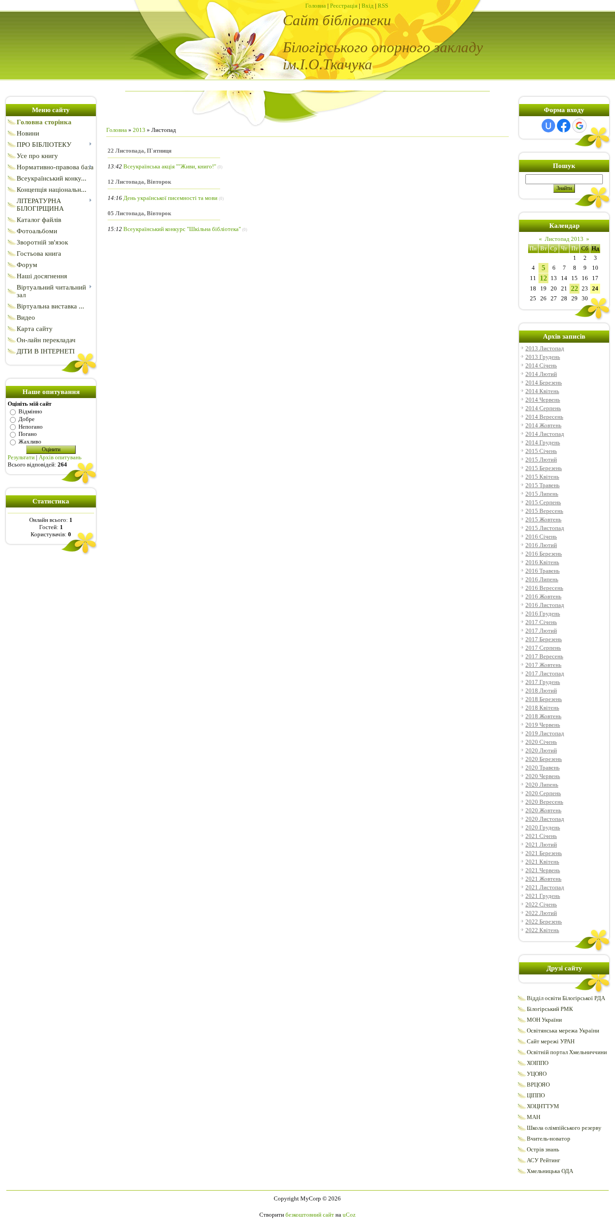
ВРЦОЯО (538, 1084)
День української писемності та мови (170, 198)
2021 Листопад (544, 887)
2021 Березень (543, 853)
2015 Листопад (544, 528)
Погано (27, 433)
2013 (139, 130)
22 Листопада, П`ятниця (140, 150)
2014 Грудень (542, 442)
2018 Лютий (541, 690)
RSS (383, 5)
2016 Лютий (541, 545)
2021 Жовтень (543, 878)
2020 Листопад (544, 818)
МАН (533, 1117)
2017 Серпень (543, 647)
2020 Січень (541, 741)
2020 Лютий (541, 750)
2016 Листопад (544, 605)
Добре (26, 419)
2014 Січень (541, 365)
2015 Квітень (542, 476)
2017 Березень (543, 639)
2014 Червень (542, 399)
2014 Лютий (541, 374)
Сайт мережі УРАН (550, 1041)
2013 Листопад (544, 348)
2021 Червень (542, 870)
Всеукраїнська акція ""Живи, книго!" (169, 166)
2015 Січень (541, 451)
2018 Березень (543, 699)
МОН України (544, 1019)
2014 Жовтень (543, 425)
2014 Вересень (544, 416)
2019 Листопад (544, 733)
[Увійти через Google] (579, 125)
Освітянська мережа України (563, 1030)
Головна (315, 5)
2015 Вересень (544, 510)
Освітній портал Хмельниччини (567, 1052)
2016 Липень (541, 579)
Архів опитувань (60, 457)
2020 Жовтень (543, 810)
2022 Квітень (542, 930)
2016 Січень (541, 536)
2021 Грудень (542, 895)
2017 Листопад (544, 673)
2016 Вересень (544, 587)
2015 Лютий (541, 459)
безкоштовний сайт (309, 1214)
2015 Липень (541, 493)
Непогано (30, 426)
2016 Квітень (542, 562)
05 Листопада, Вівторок (139, 213)
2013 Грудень (542, 356)
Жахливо (29, 441)
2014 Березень (543, 382)
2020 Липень (541, 784)
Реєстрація (343, 5)
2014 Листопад (544, 433)
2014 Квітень (542, 391)
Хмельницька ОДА (550, 1171)
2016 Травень (542, 570)
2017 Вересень (544, 656)
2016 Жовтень (543, 596)
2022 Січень (541, 904)
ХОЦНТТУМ (543, 1106)
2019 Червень (542, 724)
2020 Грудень (542, 827)
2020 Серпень (543, 793)
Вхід (368, 5)
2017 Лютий (541, 630)
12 (543, 278)
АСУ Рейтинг (543, 1160)
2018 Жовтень (543, 716)
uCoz (349, 1214)
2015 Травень (542, 485)
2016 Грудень (542, 613)
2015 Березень (543, 468)
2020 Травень (542, 767)
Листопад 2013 (564, 239)
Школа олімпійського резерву (564, 1127)
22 (574, 288)
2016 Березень (543, 553)
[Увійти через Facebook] (563, 125)
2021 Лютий (541, 844)
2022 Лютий (541, 913)
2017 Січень (541, 622)
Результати (21, 457)
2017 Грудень (542, 682)
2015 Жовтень (543, 519)
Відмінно (30, 411)
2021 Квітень (542, 861)
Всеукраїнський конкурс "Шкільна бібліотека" (182, 229)
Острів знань (543, 1149)
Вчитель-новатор (548, 1138)
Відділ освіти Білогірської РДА (566, 998)
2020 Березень (543, 759)
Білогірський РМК (550, 1009)
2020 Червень (542, 776)
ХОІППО (537, 1063)
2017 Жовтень (543, 664)
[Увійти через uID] (548, 125)
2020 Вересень (544, 801)
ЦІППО (536, 1095)
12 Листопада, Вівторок (139, 181)
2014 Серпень (543, 408)
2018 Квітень (542, 707)
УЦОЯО (537, 1073)
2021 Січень (541, 836)
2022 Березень (543, 921)
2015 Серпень (543, 502)
